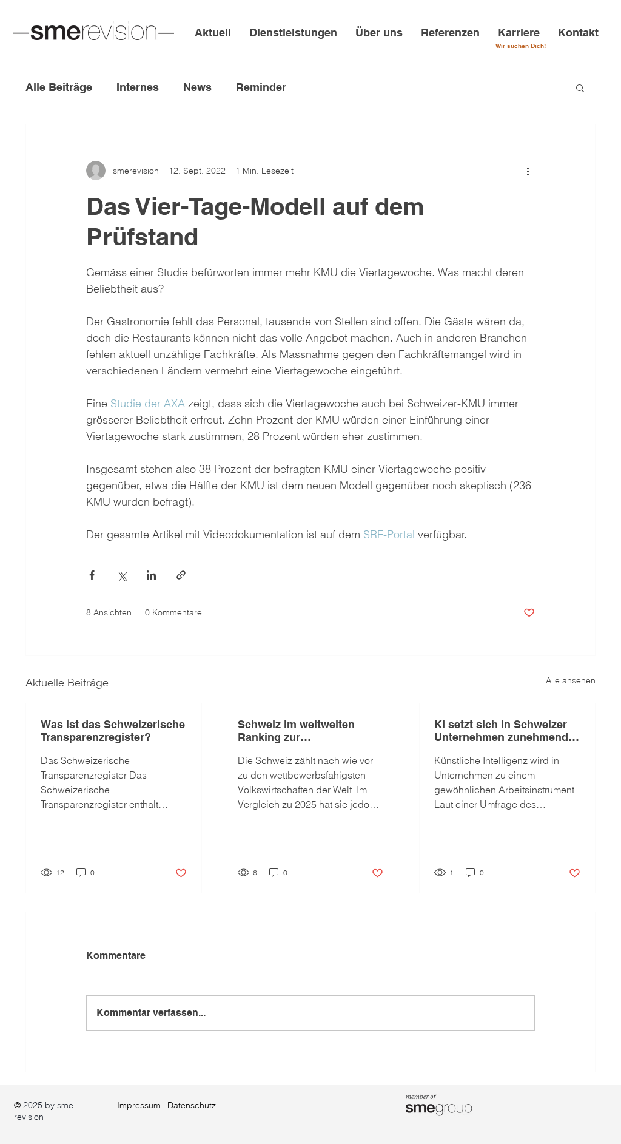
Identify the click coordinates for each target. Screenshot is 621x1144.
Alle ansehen (571, 680)
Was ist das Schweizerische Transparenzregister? (113, 730)
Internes (137, 87)
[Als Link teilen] (181, 575)
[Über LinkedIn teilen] (151, 575)
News (197, 87)
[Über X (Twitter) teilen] (121, 575)
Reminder (261, 87)
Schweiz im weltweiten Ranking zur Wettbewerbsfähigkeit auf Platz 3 (304, 730)
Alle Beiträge (58, 87)
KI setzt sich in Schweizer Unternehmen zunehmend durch (501, 730)
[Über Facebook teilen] (92, 575)
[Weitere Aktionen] (527, 170)
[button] (580, 87)
